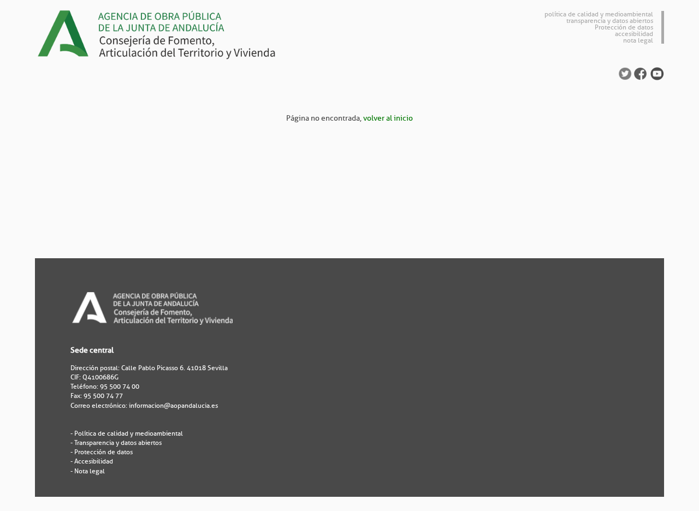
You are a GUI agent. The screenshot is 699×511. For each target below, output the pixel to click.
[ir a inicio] (166, 33)
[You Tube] (657, 73)
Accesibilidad (93, 461)
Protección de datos (624, 27)
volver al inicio (388, 118)
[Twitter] (625, 73)
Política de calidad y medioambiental (128, 433)
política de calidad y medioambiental (598, 14)
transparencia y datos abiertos (609, 20)
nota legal (638, 40)
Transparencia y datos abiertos (118, 442)
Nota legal (89, 471)
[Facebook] (640, 73)
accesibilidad (634, 33)
